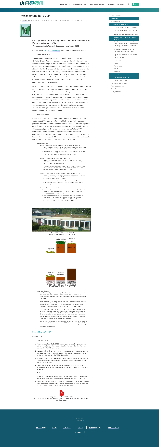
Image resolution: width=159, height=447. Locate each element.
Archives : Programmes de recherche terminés (54, 10)
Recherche (27, 10)
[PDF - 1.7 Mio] (61, 395)
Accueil (21, 10)
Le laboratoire (64, 4)
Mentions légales (95, 427)
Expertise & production (97, 4)
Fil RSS (54, 427)
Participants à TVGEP (121, 80)
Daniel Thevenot (28, 20)
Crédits (80, 427)
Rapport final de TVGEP (41, 332)
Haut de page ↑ (41, 427)
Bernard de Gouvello (52, 50)
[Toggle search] (128, 4)
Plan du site (67, 427)
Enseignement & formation (116, 4)
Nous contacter (113, 427)
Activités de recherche (79, 4)
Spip (83, 420)
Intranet (78, 432)
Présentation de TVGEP (122, 77)
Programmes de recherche (37, 10)
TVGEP (67, 10)
